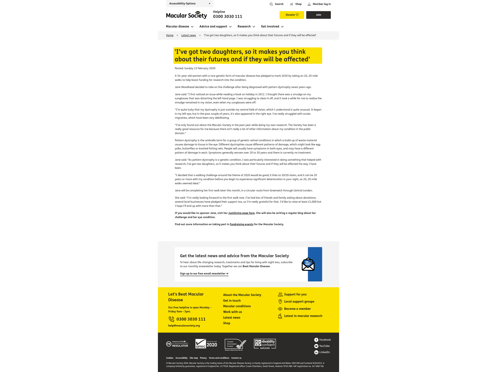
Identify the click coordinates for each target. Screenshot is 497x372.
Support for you (295, 294)
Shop (298, 4)
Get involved (270, 26)
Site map (194, 358)
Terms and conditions (219, 358)
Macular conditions (237, 306)
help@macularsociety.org (184, 325)
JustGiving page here (241, 213)
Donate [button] (290, 14)
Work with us (232, 312)
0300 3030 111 (227, 16)
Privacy (203, 358)
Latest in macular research (303, 316)
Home (186, 15)
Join (318, 14)
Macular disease (177, 26)
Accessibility (182, 358)
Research (244, 26)
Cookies (169, 358)
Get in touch (232, 301)
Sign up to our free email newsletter (203, 273)
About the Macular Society (242, 295)
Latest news (188, 35)
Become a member (297, 309)
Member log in (322, 4)
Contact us (236, 358)
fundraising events (241, 224)
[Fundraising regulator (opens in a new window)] (177, 343)
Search (279, 4)
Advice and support (213, 26)
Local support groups (299, 301)
